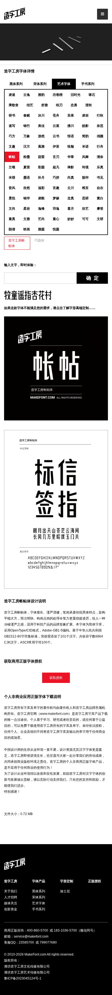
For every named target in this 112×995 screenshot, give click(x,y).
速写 (12, 126)
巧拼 (56, 177)
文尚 (12, 208)
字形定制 (66, 881)
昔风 (12, 188)
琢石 (92, 95)
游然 (41, 136)
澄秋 (88, 105)
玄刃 (56, 157)
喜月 (70, 208)
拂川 (70, 126)
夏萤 (26, 167)
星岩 (26, 208)
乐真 (100, 167)
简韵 (85, 136)
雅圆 (41, 229)
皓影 (85, 126)
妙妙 (70, 219)
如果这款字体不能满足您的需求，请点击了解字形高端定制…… (49, 308)
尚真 (70, 177)
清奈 (100, 157)
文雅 (26, 219)
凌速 (12, 95)
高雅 (41, 146)
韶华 (85, 177)
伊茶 (56, 146)
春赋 (26, 115)
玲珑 (85, 167)
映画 (26, 229)
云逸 (26, 95)
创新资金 (10, 909)
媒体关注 (10, 903)
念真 (70, 198)
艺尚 (41, 219)
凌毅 (41, 198)
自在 (100, 188)
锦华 (26, 198)
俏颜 (100, 136)
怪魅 (70, 146)
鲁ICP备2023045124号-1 (22, 978)
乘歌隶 (13, 105)
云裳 (56, 126)
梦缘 (56, 198)
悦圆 (56, 229)
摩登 (100, 208)
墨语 (26, 177)
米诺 (85, 146)
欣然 (26, 188)
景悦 (12, 198)
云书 (56, 136)
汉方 (26, 146)
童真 (12, 219)
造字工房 (10, 881)
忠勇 (74, 105)
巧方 (12, 136)
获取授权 (56, 678)
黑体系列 (16, 84)
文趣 (12, 146)
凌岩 (85, 115)
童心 (56, 219)
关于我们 (10, 891)
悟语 (70, 136)
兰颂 (12, 167)
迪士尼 (65, 891)
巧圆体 (39, 240)
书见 (100, 177)
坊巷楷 (58, 95)
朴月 (41, 177)
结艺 (30, 105)
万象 (26, 136)
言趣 (56, 188)
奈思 (100, 126)
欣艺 (85, 208)
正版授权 (94, 881)
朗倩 (12, 229)
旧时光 (75, 95)
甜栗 (41, 157)
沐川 (41, 115)
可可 (85, 219)
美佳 (41, 126)
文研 (100, 219)
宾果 (70, 115)
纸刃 (59, 105)
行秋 (100, 115)
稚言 (85, 188)
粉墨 (26, 157)
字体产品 (38, 881)
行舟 (100, 146)
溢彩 (41, 188)
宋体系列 (39, 84)
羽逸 (56, 208)
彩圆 (41, 167)
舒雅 (44, 105)
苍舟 (56, 115)
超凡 (56, 167)
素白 (100, 198)
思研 (85, 198)
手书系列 (87, 84)
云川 (70, 188)
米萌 (12, 177)
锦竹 (26, 126)
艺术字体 (63, 84)
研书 (12, 115)
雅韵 (41, 95)
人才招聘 (10, 897)
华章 (70, 157)
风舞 (85, 157)
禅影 (70, 167)
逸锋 (41, 208)
